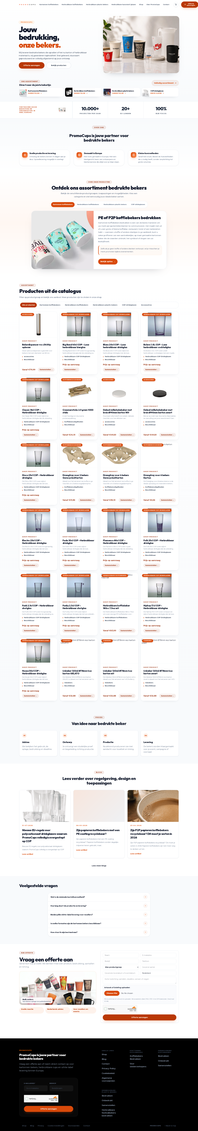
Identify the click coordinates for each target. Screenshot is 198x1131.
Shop (141, 4)
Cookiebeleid (108, 1073)
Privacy (41, 1126)
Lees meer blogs (99, 866)
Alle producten (28, 305)
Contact (166, 4)
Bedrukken (163, 1056)
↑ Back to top (170, 1126)
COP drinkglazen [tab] (138, 204)
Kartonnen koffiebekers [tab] (63, 204)
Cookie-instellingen (56, 1126)
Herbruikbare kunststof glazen (123, 4)
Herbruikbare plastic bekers (97, 4)
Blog (104, 1059)
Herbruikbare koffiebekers (72, 4)
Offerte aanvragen (31, 65)
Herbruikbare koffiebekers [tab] (88, 204)
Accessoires (146, 305)
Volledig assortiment (165, 83)
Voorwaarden (74, 1126)
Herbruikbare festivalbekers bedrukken (109, 1113)
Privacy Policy (109, 1068)
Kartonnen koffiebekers (48, 4)
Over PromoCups (153, 4)
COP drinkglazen (129, 305)
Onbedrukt (163, 1061)
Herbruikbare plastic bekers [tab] (115, 204)
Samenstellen (164, 1065)
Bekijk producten (58, 65)
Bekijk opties (107, 261)
